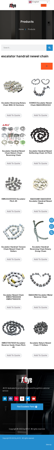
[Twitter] (28, 398)
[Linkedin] (5, 398)
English (35, 2)
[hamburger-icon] (43, 5)
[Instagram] (16, 398)
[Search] (49, 48)
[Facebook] (10, 398)
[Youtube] (33, 398)
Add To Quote (13, 115)
